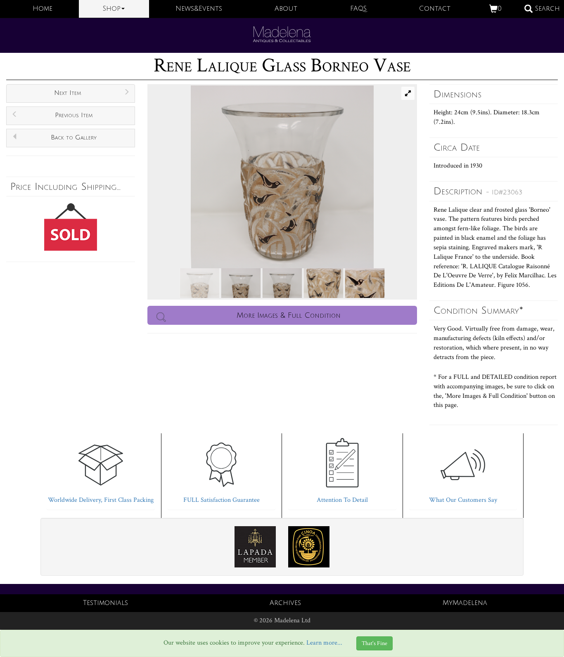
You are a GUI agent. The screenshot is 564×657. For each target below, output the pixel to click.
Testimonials (105, 603)
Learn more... (324, 642)
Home (42, 8)
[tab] (100, 469)
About (286, 8)
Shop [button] (112, 8)
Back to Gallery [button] (74, 137)
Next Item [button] (67, 93)
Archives (285, 603)
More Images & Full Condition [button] (289, 315)
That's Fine (374, 643)
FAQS (358, 8)
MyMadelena (465, 603)
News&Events (198, 8)
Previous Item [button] (73, 115)
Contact (434, 8)
